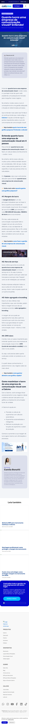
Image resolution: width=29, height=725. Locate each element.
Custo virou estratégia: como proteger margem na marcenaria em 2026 (13, 573)
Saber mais (23, 1)
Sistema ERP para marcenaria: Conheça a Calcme (12, 523)
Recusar (12, 722)
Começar (17, 6)
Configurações (11, 719)
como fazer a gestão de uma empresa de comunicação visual (14, 243)
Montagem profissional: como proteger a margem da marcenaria (14, 548)
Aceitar (4, 722)
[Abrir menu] (25, 6)
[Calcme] (6, 6)
